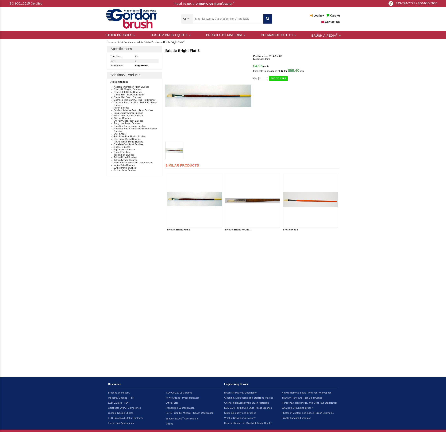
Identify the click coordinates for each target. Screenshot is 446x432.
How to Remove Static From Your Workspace (307, 392)
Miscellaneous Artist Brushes (128, 115)
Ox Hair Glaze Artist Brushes (128, 120)
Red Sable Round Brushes (127, 139)
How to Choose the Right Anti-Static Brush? (248, 423)
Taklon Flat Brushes (124, 154)
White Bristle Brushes (125, 168)
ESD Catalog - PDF (118, 402)
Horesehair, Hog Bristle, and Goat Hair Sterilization (309, 402)
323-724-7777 (405, 3)
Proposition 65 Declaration (180, 407)
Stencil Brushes (122, 152)
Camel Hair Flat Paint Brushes (129, 94)
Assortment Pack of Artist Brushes (131, 87)
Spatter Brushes (122, 147)
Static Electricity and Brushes (240, 412)
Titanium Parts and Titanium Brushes (302, 397)
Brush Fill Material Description (240, 392)
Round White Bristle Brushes (128, 141)
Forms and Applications (121, 423)
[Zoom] (208, 98)
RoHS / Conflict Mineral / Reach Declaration (190, 412)
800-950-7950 (427, 3)
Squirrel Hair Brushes (124, 149)
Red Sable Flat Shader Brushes (130, 136)
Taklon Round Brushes (125, 157)
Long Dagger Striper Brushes (128, 113)
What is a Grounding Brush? (297, 407)
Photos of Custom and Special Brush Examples (308, 412)
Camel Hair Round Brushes (127, 97)
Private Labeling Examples (296, 417)
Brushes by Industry (119, 392)
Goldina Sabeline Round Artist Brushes (133, 110)
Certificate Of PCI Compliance (124, 407)
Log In (317, 15)
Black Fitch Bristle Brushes (128, 92)
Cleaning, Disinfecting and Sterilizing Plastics (248, 397)
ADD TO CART (278, 78)
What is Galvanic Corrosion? (240, 417)
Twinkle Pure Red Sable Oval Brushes (133, 162)
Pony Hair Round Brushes (127, 123)
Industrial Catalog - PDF (121, 397)
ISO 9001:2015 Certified (25, 3)
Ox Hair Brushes (122, 118)
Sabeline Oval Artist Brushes (128, 144)
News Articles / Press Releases (182, 397)
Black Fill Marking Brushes (127, 89)
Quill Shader (120, 134)
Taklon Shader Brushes (125, 160)
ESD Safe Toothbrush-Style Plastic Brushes (248, 407)
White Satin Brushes (124, 165)
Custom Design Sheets (120, 412)
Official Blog (172, 402)
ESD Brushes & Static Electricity (125, 417)
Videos (169, 423)
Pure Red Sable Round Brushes (130, 126)
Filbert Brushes (121, 107)
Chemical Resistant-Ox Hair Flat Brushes (135, 100)
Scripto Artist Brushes (125, 170)
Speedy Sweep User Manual (182, 418)
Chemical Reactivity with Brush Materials (246, 402)
